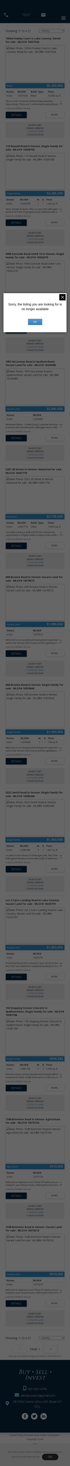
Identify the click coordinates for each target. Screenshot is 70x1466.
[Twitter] (34, 1416)
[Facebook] (25, 1416)
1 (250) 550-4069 (35, 131)
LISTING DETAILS (16, 115)
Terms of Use (33, 1457)
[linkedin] (43, 1416)
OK (50, 1456)
